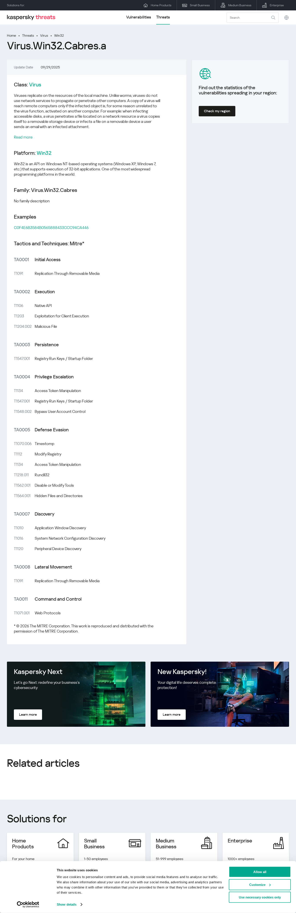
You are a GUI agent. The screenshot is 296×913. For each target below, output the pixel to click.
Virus (44, 35)
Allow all (259, 872)
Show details (66, 904)
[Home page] (33, 17)
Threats (163, 17)
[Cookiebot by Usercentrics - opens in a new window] (28, 904)
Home (11, 35)
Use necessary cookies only (260, 897)
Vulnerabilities (138, 17)
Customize (257, 884)
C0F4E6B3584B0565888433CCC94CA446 (51, 227)
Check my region (217, 111)
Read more (23, 137)
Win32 (59, 35)
